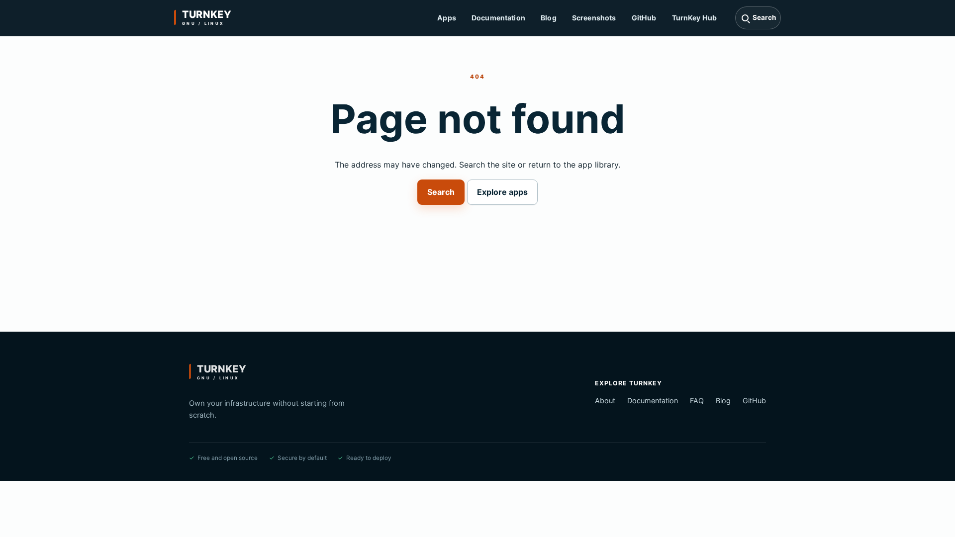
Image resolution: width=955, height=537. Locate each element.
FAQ (697, 400)
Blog (549, 17)
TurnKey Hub (694, 17)
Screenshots (594, 17)
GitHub (644, 17)
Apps (446, 17)
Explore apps (502, 192)
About (605, 400)
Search (441, 192)
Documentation (498, 17)
